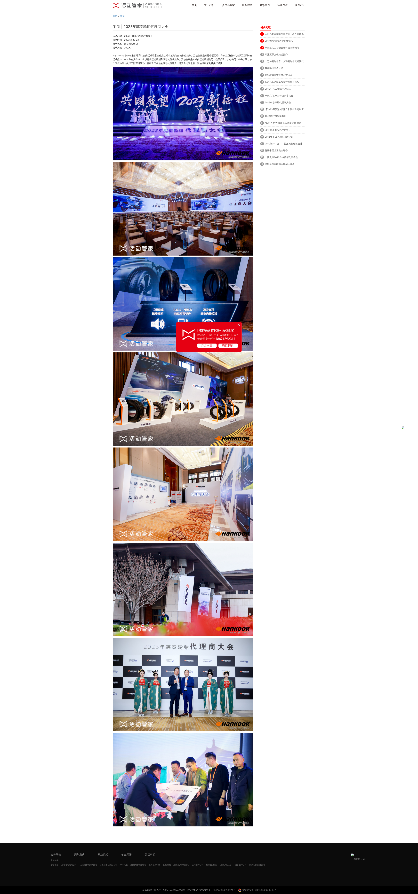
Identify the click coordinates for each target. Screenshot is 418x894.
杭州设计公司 (197, 864)
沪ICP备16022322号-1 (223, 889)
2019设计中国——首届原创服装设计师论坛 (283, 144)
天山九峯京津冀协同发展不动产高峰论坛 (284, 34)
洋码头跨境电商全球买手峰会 (280, 164)
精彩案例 (265, 5)
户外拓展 (124, 864)
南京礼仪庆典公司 (257, 864)
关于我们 (209, 5)
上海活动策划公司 (69, 864)
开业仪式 (103, 854)
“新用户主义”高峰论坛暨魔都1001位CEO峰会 (283, 123)
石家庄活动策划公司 (88, 864)
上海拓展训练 (154, 864)
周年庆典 (79, 854)
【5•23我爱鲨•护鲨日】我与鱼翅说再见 (284, 110)
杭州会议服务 (212, 864)
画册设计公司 (241, 864)
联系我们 (300, 5)
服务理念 (247, 5)
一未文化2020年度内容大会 (279, 95)
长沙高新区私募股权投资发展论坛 (282, 81)
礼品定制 (167, 864)
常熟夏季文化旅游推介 (276, 54)
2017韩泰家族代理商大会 (278, 129)
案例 (122, 16)
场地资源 (282, 5)
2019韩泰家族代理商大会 (278, 102)
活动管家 (54, 864)
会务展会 (56, 854)
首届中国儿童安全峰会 (276, 150)
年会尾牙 (126, 854)
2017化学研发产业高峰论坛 (279, 40)
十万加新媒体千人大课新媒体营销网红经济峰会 (284, 62)
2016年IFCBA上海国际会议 (279, 136)
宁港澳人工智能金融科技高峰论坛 (282, 47)
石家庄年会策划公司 (108, 864)
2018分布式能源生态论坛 (278, 88)
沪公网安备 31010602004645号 (259, 889)
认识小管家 (228, 5)
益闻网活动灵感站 (138, 864)
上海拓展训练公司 (181, 864)
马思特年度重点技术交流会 (278, 75)
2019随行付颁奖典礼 (275, 116)
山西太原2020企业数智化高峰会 (281, 157)
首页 (194, 5)
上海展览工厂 (226, 864)
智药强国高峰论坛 (274, 68)
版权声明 (150, 854)
